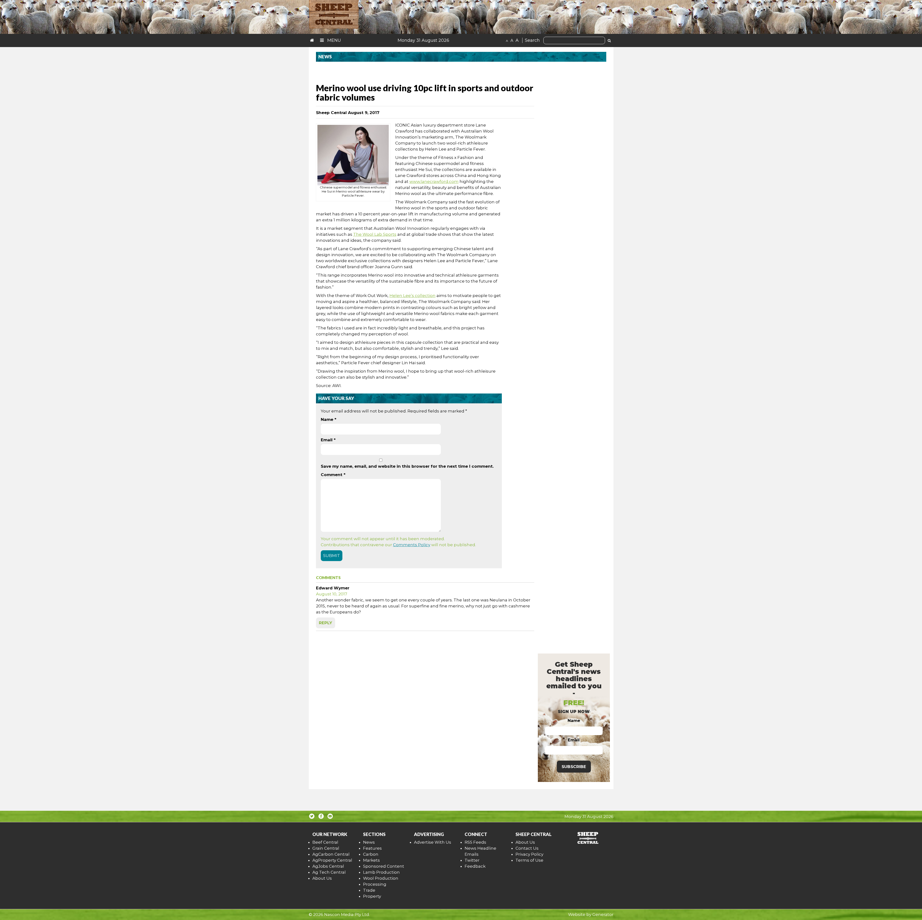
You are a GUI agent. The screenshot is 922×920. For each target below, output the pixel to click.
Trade (369, 890)
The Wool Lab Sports (374, 234)
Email (328, 439)
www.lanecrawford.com (434, 181)
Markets (371, 860)
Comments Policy (411, 544)
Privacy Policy (529, 854)
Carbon (370, 854)
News (369, 842)
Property (372, 896)
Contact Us (527, 848)
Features (372, 848)
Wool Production (380, 878)
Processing (374, 884)
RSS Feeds (475, 842)
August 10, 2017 (331, 594)
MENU (333, 40)
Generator (602, 914)
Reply (325, 622)
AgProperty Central (332, 860)
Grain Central (325, 848)
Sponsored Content (383, 866)
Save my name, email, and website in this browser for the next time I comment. (407, 466)
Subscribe (574, 766)
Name (328, 419)
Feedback (475, 866)
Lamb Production (381, 872)
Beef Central (325, 842)
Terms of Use (529, 860)
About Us (322, 878)
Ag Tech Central (329, 872)
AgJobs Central (328, 866)
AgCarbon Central (331, 854)
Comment (333, 474)
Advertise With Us (432, 842)
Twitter (472, 860)
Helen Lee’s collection (412, 295)
